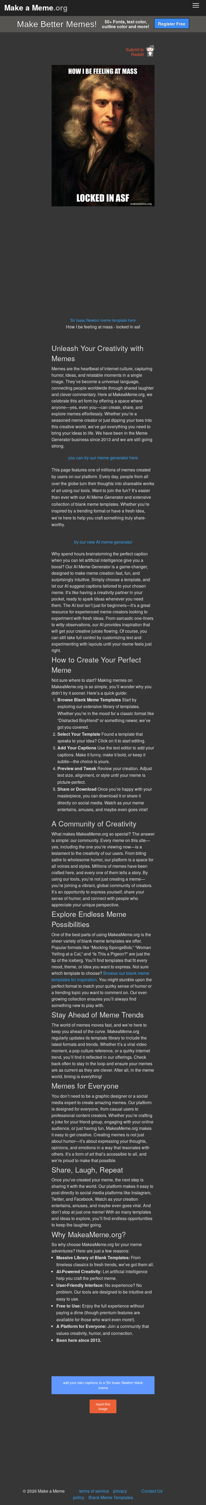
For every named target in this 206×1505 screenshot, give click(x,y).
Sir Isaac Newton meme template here (103, 320)
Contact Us (152, 1491)
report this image (103, 1406)
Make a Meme (36, 7)
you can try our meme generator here (103, 458)
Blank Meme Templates (111, 1497)
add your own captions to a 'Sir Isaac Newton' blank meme (103, 1385)
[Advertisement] (40, 145)
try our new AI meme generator (103, 542)
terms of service (94, 1491)
